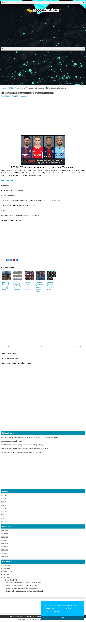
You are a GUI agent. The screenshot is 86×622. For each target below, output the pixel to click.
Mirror (12, 180)
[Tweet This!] (11, 260)
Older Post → (80, 347)
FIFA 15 (3, 512)
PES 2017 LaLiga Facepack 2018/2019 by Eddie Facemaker (22, 452)
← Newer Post (6, 347)
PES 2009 (4, 534)
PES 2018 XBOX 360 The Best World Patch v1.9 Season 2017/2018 (24, 448)
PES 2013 (4, 547)
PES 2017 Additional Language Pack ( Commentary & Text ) (22, 445)
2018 (5, 578)
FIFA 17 (3, 518)
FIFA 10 (3, 499)
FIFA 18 (3, 521)
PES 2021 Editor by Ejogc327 (11, 441)
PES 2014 (4, 550)
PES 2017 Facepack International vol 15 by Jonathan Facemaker (27, 92)
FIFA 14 (3, 508)
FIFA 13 (3, 505)
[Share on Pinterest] (14, 260)
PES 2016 (4, 556)
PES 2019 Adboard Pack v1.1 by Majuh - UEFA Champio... (25, 591)
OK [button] (63, 618)
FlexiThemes (27, 619)
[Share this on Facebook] (7, 260)
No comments (24, 96)
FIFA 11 (3, 502)
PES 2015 (4, 553)
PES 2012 (4, 543)
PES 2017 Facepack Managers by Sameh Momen (50, 286)
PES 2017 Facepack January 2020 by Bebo (5, 286)
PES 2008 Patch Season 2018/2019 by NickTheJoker (23, 582)
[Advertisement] (43, 29)
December (9, 580)
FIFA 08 (4, 495)
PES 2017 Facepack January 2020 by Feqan (28, 286)
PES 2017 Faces (13, 88)
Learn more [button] (56, 611)
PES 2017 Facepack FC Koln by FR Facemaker (17, 286)
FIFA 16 (3, 515)
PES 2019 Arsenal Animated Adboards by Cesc (21, 588)
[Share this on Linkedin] (17, 260)
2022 (5, 566)
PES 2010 (4, 537)
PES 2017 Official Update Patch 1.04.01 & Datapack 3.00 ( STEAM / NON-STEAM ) (30, 437)
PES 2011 (4, 540)
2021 (5, 569)
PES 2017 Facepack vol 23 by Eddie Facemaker (21, 585)
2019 (5, 575)
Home (4, 88)
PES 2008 (4, 530)
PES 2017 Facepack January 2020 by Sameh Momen (39, 286)
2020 (5, 572)
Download (5, 180)
